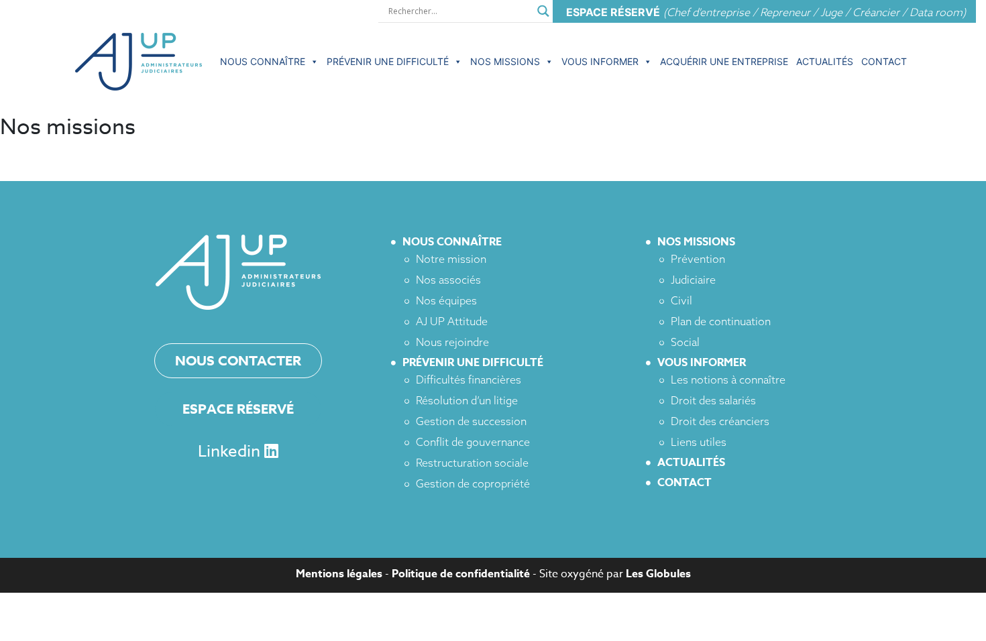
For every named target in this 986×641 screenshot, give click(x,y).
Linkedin (231, 451)
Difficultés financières (468, 379)
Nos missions (505, 61)
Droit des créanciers (720, 421)
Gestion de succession (471, 421)
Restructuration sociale (472, 462)
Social (685, 342)
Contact (884, 61)
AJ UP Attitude (452, 321)
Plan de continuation (721, 321)
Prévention (698, 259)
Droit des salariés (713, 400)
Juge (831, 12)
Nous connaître (262, 61)
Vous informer (600, 61)
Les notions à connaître (728, 379)
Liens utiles (698, 442)
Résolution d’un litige (467, 400)
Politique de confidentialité (461, 574)
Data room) (938, 12)
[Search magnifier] (543, 9)
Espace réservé (238, 409)
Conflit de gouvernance (473, 442)
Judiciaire (693, 279)
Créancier (876, 12)
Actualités (824, 61)
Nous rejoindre (452, 342)
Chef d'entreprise (708, 12)
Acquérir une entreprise (724, 61)
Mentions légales (339, 574)
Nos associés (448, 279)
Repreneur (785, 12)
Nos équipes (446, 300)
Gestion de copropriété (473, 483)
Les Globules (658, 574)
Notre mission (451, 259)
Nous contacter (238, 360)
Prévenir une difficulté (388, 61)
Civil (681, 300)
